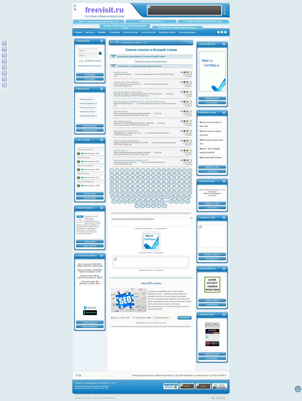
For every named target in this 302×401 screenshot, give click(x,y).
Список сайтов (90, 194)
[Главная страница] (218, 33)
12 (169, 170)
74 (158, 188)
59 (164, 184)
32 (190, 175)
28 (169, 175)
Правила (102, 32)
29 (174, 175)
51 (122, 184)
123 (171, 201)
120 (156, 201)
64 (190, 184)
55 (143, 184)
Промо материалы (89, 326)
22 (138, 175)
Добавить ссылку (212, 167)
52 (127, 184)
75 (164, 188)
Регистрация (90, 79)
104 (150, 197)
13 (174, 170)
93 (174, 192)
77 (174, 188)
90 (158, 192)
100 (128, 197)
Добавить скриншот (212, 254)
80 (190, 188)
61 (174, 184)
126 (187, 201)
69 (133, 188)
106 (161, 197)
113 (119, 201)
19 (122, 175)
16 (190, 170)
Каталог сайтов (130, 32)
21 (133, 175)
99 (123, 197)
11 (164, 170)
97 (113, 197)
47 (184, 179)
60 (169, 184)
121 (162, 201)
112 (114, 201)
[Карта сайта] (225, 33)
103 (145, 197)
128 (142, 206)
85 (133, 192)
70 (138, 188)
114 (124, 201)
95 (184, 192)
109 (178, 197)
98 (118, 197)
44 (169, 179)
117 (140, 201)
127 (137, 206)
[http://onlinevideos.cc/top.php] (212, 343)
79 (184, 188)
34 (117, 179)
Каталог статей (148, 32)
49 (112, 184)
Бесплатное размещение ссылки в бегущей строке (141, 56)
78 (179, 188)
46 (179, 179)
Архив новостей (90, 246)
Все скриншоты (212, 258)
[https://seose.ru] (184, 14)
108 (172, 197)
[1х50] (4, 78)
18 (117, 175)
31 (184, 175)
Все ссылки (212, 171)
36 (127, 179)
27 (164, 175)
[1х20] (4, 61)
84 (127, 192)
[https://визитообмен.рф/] (212, 337)
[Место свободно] (212, 71)
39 (143, 179)
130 (153, 206)
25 (153, 175)
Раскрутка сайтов (167, 32)
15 (184, 170)
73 (153, 188)
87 (143, 192)
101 (134, 197)
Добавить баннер (212, 98)
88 (148, 192)
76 (169, 188)
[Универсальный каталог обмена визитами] (212, 236)
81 (112, 192)
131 (159, 206)
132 (164, 206)
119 (151, 201)
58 (158, 184)
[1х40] (4, 73)
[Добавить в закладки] (222, 33)
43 (164, 179)
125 (182, 201)
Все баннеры (212, 102)
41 (153, 179)
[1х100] (4, 84)
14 (179, 170)
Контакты (89, 32)
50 (117, 184)
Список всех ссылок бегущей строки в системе (139, 66)
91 (164, 192)
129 (148, 206)
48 (190, 179)
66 (117, 188)
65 (112, 188)
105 (156, 197)
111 (188, 197)
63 (184, 184)
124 (176, 201)
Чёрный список (109, 398)
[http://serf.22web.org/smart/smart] (212, 284)
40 (148, 179)
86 (138, 192)
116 (135, 201)
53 (133, 184)
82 (117, 192)
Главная (78, 32)
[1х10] (4, 55)
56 (148, 184)
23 (143, 175)
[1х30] (4, 67)
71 (143, 188)
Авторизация (90, 75)
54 (138, 184)
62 (179, 184)
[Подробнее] (184, 319)
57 (153, 184)
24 (148, 175)
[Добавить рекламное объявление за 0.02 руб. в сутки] (191, 218)
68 (127, 188)
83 (122, 192)
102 (139, 197)
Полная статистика (90, 322)
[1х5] (4, 49)
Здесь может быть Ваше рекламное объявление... (133, 219)
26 (158, 175)
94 (179, 192)
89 (153, 192)
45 (174, 179)
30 (179, 175)
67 (122, 188)
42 (158, 179)
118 (146, 201)
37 (133, 179)
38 (138, 179)
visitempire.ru (104, 383)
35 (122, 179)
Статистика (114, 32)
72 (148, 188)
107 (167, 197)
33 (112, 179)
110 (183, 197)
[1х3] (4, 43)
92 (169, 192)
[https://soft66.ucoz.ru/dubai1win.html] (212, 331)
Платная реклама (187, 32)
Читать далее (89, 241)
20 (127, 175)
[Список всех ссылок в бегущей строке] (118, 43)
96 (190, 192)
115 (130, 201)
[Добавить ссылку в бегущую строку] (115, 43)
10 (158, 170)
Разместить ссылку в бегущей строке (151, 61)
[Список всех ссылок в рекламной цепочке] (74, 10)
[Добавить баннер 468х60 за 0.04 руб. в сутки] (224, 10)
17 (112, 175)
